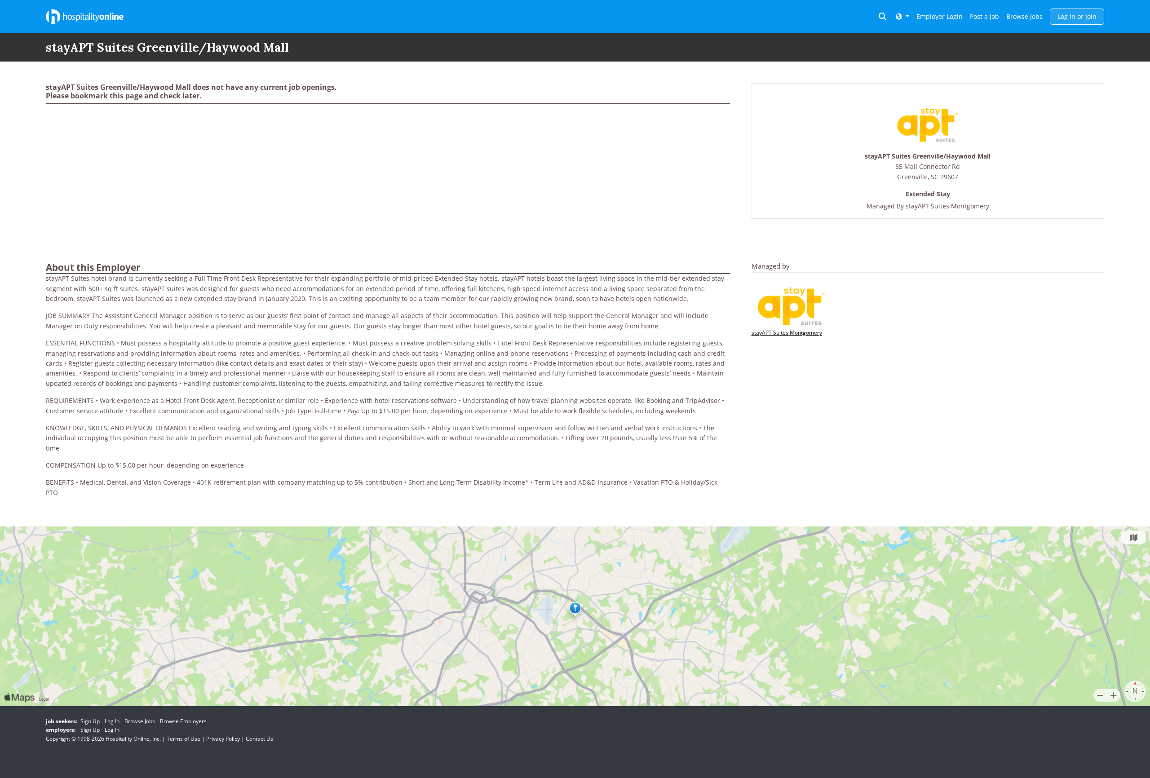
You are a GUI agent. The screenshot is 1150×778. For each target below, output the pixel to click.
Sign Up (90, 721)
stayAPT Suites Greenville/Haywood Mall (928, 156)
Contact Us (259, 739)
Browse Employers (183, 721)
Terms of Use (183, 739)
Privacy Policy (223, 739)
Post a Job (984, 16)
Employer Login (939, 16)
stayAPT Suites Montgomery (947, 206)
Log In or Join (1077, 16)
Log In (112, 721)
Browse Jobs (1024, 16)
